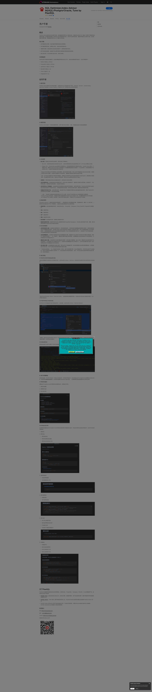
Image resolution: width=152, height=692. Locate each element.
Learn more (78, 343)
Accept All (71, 351)
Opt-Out (84, 349)
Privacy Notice (73, 347)
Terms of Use (82, 347)
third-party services (67, 348)
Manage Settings (79, 351)
